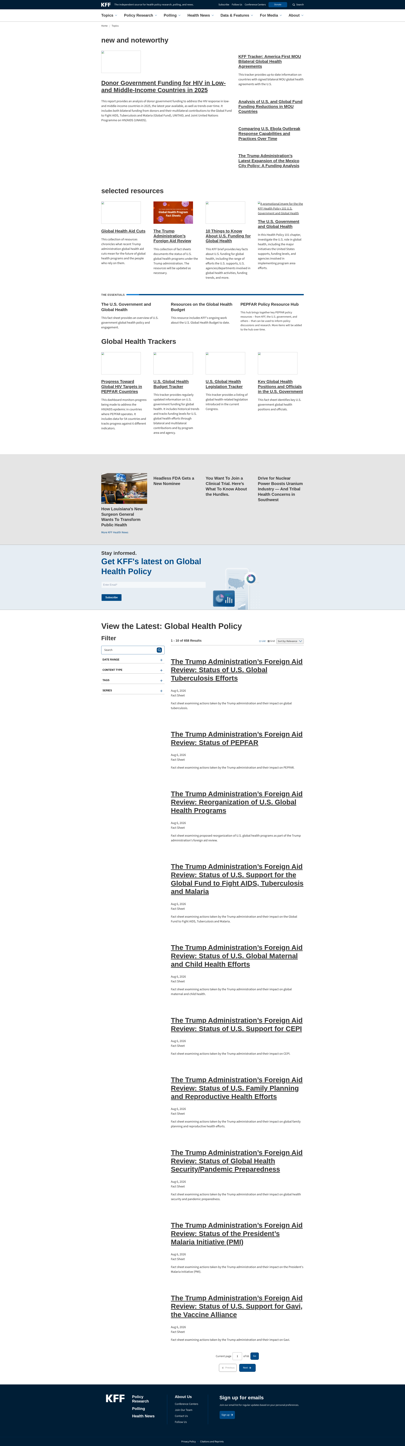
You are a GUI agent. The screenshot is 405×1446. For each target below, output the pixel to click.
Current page (223, 1356)
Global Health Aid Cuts (123, 231)
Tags (106, 680)
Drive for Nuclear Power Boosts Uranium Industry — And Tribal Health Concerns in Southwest (280, 489)
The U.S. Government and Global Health (278, 224)
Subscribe (223, 4)
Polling (170, 15)
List (263, 641)
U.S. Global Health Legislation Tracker (224, 384)
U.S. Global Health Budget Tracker (171, 384)
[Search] (159, 650)
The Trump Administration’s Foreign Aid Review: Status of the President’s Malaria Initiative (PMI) (237, 1233)
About (294, 15)
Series (107, 690)
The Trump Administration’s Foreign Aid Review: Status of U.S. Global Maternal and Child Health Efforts (237, 956)
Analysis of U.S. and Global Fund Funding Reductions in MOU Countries (270, 106)
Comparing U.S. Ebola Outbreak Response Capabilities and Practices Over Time (269, 133)
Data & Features (235, 15)
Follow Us (237, 4)
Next (245, 1367)
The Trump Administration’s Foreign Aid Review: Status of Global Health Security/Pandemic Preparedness (237, 1161)
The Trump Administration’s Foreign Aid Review (172, 236)
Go (254, 1356)
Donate (277, 4)
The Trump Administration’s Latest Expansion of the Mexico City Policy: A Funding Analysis (268, 160)
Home (104, 25)
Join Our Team (183, 1410)
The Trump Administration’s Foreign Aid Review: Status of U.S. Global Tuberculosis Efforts (237, 670)
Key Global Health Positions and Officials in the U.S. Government (280, 386)
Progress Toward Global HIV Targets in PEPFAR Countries (121, 386)
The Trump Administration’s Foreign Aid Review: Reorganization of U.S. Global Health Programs (237, 802)
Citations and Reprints (212, 1441)
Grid (272, 641)
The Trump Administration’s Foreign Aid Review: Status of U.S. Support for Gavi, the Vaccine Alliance (237, 1306)
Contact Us (181, 1416)
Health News (198, 15)
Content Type (112, 670)
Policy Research (138, 15)
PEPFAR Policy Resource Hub (269, 304)
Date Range (111, 659)
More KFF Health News (114, 532)
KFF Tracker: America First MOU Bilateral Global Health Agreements (269, 61)
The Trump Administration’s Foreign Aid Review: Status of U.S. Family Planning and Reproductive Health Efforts (237, 1088)
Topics (107, 15)
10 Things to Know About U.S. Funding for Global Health (228, 236)
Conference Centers (255, 4)
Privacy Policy (188, 1441)
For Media (269, 15)
